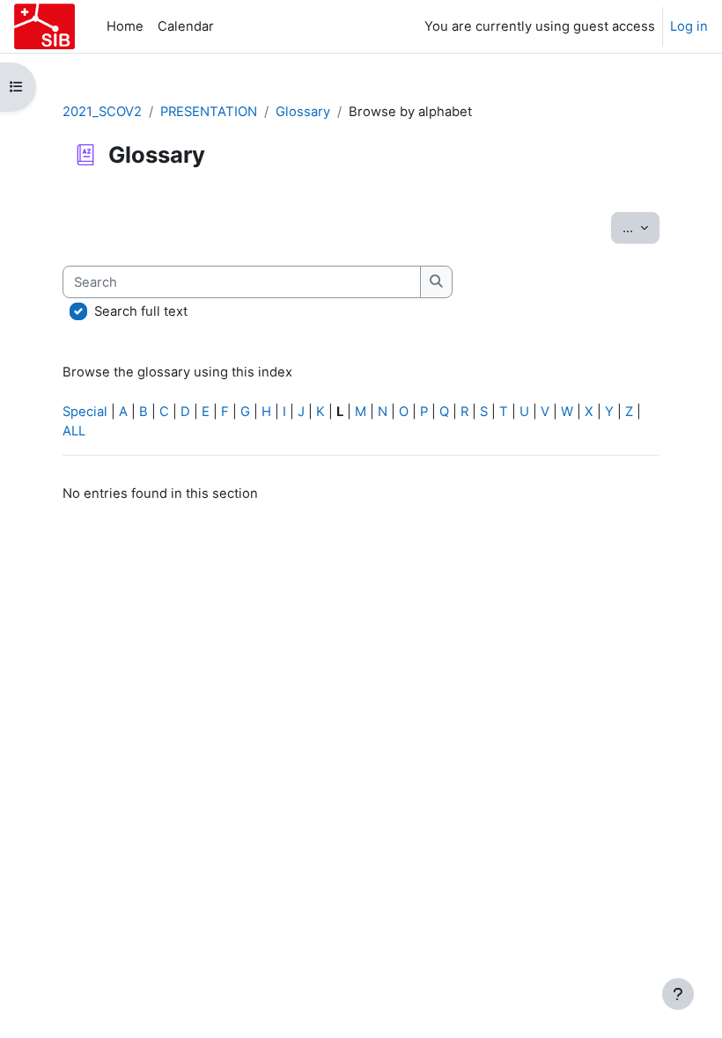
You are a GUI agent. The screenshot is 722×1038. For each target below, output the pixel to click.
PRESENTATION (208, 112)
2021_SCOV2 (102, 112)
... (641, 227)
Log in (689, 26)
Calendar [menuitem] (186, 26)
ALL (74, 431)
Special (85, 412)
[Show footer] (678, 994)
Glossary (303, 112)
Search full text (141, 311)
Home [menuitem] (125, 26)
